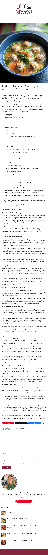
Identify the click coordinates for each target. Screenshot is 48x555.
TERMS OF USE (24, 551)
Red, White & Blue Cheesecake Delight (10, 429)
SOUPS (4, 426)
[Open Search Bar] (46, 19)
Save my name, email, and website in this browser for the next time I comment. (24, 463)
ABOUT (29, 551)
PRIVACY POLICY (17, 551)
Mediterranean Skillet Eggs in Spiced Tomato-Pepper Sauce (14, 428)
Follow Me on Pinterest (25, 501)
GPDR (33, 551)
